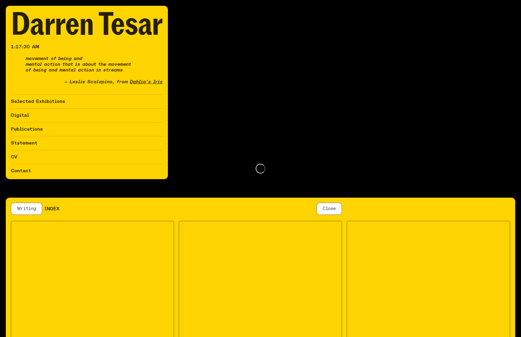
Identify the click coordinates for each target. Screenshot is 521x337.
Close (329, 208)
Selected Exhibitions (38, 101)
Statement (24, 143)
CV (14, 157)
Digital (20, 115)
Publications (27, 129)
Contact (21, 170)
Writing (26, 208)
